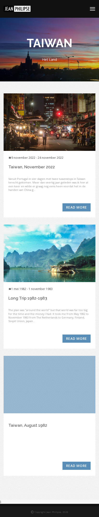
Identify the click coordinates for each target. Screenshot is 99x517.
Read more (76, 207)
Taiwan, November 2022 (31, 167)
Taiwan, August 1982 (27, 425)
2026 (65, 512)
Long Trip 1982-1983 (27, 298)
